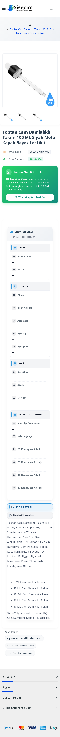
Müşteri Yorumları (23, 515)
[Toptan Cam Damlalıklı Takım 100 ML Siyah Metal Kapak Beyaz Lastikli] (8, 116)
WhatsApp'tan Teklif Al (31, 197)
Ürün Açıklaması (22, 506)
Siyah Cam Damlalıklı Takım (20, 652)
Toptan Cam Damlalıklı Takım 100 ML (24, 638)
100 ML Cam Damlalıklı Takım (20, 645)
